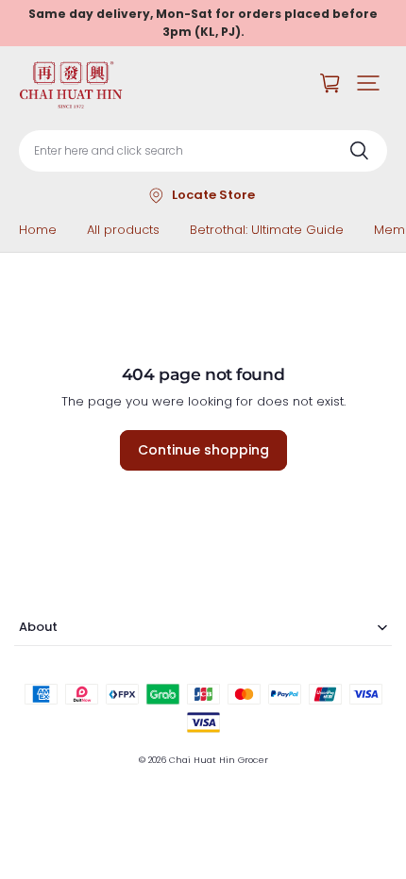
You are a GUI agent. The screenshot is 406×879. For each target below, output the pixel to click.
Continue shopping (203, 449)
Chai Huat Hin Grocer (218, 760)
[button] (368, 83)
